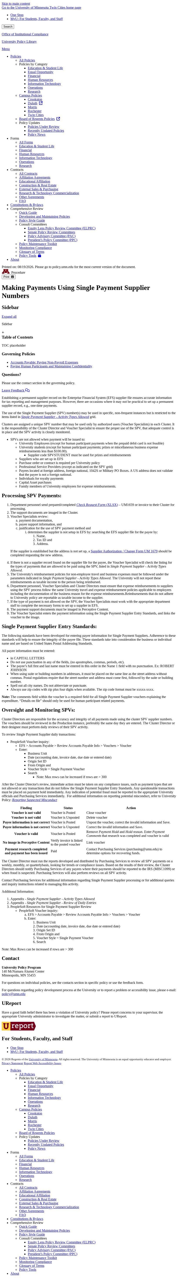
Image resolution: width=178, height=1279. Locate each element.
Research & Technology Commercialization (49, 1207)
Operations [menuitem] (35, 87)
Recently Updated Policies (46, 1144)
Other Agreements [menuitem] (31, 197)
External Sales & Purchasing (38, 1203)
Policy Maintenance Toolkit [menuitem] (38, 244)
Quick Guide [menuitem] (28, 212)
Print (7, 276)
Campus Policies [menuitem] (30, 95)
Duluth (32, 1117)
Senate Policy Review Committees (51, 1246)
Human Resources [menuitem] (40, 80)
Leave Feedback (13, 390)
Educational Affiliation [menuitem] (34, 181)
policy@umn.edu (13, 994)
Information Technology (44, 1098)
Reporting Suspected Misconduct (34, 800)
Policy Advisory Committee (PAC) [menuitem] (52, 236)
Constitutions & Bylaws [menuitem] (26, 205)
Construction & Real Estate (37, 1199)
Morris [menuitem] (32, 107)
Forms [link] (14, 138)
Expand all (9, 316)
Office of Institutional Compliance (25, 34)
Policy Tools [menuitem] (27, 255)
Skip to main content (16, 3)
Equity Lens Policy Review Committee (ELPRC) (62, 1242)
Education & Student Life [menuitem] (45, 68)
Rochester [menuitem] (34, 111)
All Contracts (28, 1187)
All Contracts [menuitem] (28, 173)
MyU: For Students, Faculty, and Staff (36, 19)
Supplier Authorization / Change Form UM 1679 (124, 551)
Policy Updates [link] (29, 123)
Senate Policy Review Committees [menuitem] (51, 232)
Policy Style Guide (32, 1234)
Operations (35, 1101)
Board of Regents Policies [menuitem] (37, 119)
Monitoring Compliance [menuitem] (35, 248)
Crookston (35, 1113)
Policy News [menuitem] (36, 134)
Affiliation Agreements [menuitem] (34, 177)
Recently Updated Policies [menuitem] (46, 130)
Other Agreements (31, 1211)
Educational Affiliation (34, 1195)
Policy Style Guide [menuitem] (32, 220)
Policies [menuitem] (15, 56)
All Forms (26, 1156)
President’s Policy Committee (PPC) (52, 1254)
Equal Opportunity (40, 1086)
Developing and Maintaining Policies (44, 1230)
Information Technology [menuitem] (44, 84)
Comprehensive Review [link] (26, 209)
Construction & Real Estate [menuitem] (37, 185)
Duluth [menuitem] (32, 103)
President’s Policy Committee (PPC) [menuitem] (52, 240)
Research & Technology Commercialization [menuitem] (49, 193)
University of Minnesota (43, 1059)
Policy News (36, 1148)
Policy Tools (27, 1269)
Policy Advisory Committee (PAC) (52, 1250)
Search (7, 26)
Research (34, 1105)
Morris (32, 1121)
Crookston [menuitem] (35, 99)
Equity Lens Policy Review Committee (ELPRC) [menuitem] (62, 228)
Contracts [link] (16, 169)
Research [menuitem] (34, 91)
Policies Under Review (43, 1140)
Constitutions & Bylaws (26, 1219)
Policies (15, 1070)
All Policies (27, 1074)
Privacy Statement (12, 1063)
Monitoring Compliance (35, 1262)
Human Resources (40, 1094)
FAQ (22, 1215)
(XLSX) (97, 505)
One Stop (16, 15)
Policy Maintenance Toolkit (38, 1258)
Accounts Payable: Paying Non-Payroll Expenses (44, 362)
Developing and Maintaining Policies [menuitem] (44, 216)
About (14, 1273)
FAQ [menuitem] (22, 201)
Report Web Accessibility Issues (42, 1063)
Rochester (34, 1125)
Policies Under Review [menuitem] (43, 126)
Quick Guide (28, 1226)
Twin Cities (36, 1129)
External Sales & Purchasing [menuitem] (38, 189)
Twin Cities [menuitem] (36, 115)
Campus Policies (30, 1109)
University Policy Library (19, 41)
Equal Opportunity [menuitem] (40, 72)
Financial (34, 1090)
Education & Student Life (45, 1082)
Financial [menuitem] (34, 76)
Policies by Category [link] (33, 64)
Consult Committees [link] (33, 224)
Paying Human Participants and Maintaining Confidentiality (51, 366)
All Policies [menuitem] (27, 60)
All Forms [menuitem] (26, 142)
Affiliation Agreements (34, 1191)
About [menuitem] (14, 259)
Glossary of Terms (31, 1265)
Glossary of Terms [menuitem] (31, 251)
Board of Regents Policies (37, 1133)
